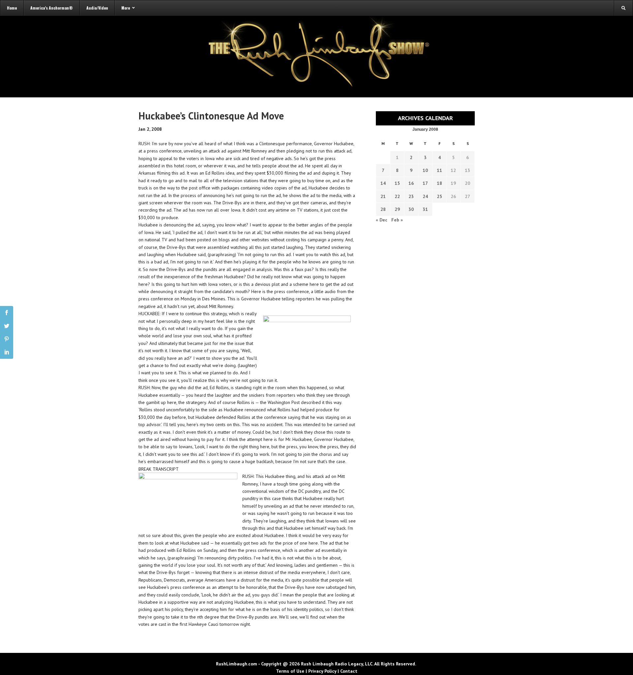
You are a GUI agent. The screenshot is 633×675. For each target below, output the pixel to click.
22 (397, 196)
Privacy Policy (322, 671)
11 (439, 170)
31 (425, 209)
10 (425, 170)
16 (411, 183)
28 (383, 209)
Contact (348, 671)
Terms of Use (290, 671)
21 (383, 196)
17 (425, 183)
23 (411, 196)
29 (397, 209)
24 (425, 196)
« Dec (381, 220)
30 (411, 209)
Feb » (397, 220)
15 (397, 183)
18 (439, 183)
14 (383, 183)
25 (439, 196)
